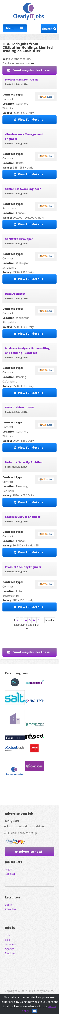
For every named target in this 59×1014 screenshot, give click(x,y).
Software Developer (19, 239)
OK (35, 1011)
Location (10, 944)
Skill (7, 939)
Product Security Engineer (23, 567)
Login (8, 869)
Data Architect (15, 293)
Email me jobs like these (30, 70)
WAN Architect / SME (19, 407)
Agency (9, 949)
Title (7, 935)
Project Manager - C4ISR (21, 79)
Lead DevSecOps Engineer (22, 517)
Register (10, 873)
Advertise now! (30, 851)
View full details (30, 119)
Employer (11, 953)
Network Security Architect (24, 462)
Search (47, 28)
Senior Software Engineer (23, 189)
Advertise (10, 909)
